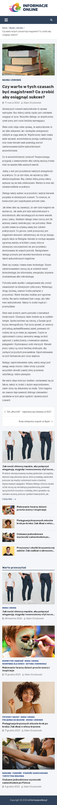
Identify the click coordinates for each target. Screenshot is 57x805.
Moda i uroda (9, 608)
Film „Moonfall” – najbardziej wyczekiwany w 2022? (29, 412)
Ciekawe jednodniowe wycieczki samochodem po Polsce (32, 537)
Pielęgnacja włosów (13, 720)
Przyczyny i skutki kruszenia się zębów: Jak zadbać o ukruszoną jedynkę (36, 550)
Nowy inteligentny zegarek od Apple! (34, 421)
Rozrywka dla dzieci (13, 664)
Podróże (17, 773)
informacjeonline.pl (37, 800)
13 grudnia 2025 (13, 674)
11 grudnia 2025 (12, 730)
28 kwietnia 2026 (13, 618)
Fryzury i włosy (10, 717)
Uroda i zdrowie (34, 720)
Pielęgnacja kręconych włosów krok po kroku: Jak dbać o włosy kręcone (35, 523)
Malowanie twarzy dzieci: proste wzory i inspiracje (32, 508)
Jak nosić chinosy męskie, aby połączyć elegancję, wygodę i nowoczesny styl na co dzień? (27, 469)
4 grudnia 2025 (12, 786)
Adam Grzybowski (32, 102)
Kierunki (6, 773)
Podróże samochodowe (35, 773)
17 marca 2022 (12, 102)
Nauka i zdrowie (11, 80)
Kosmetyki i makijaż (12, 661)
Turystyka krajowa (13, 776)
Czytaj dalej (7, 499)
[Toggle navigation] (6, 20)
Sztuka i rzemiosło (36, 664)
